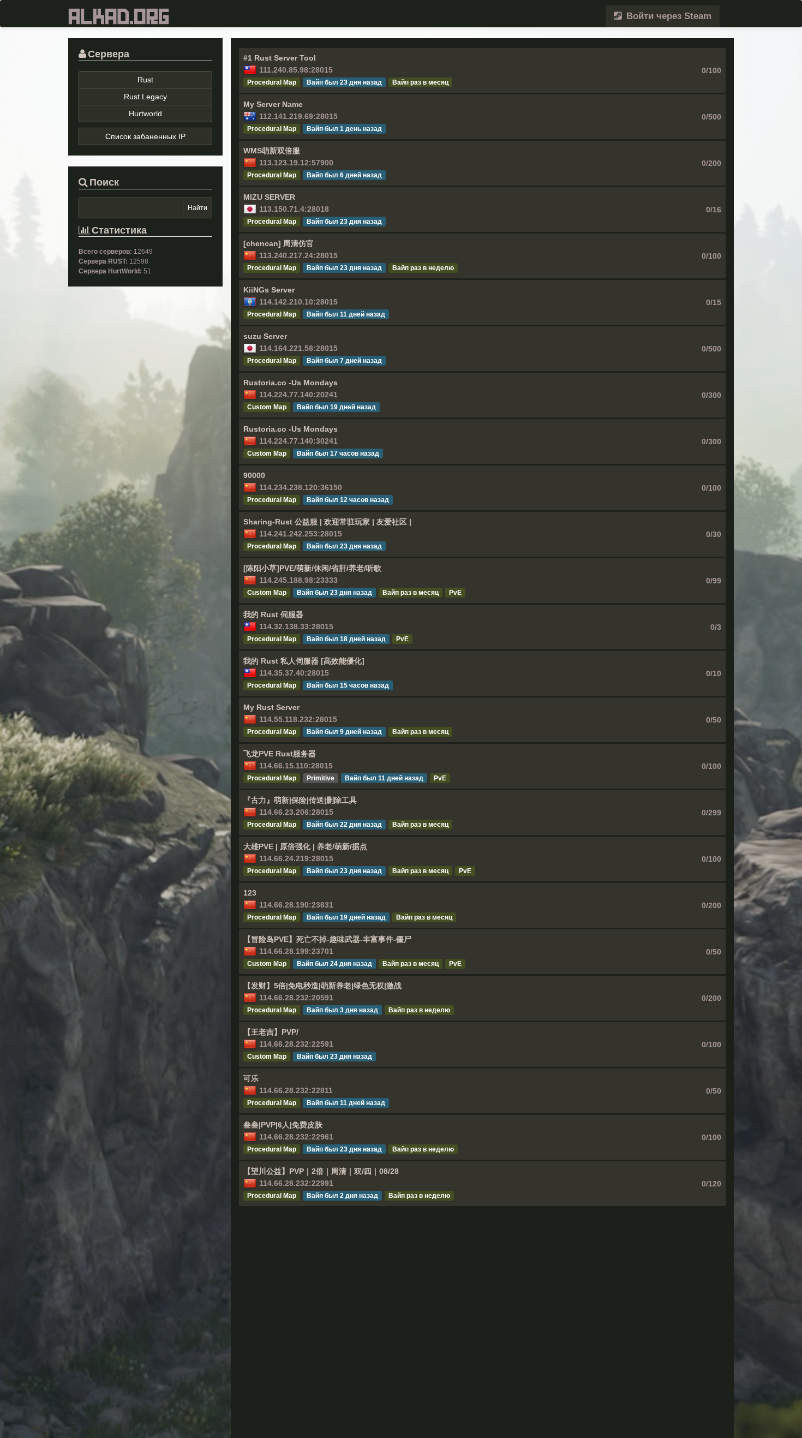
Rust (145, 79)
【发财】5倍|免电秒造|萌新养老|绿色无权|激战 (322, 985)
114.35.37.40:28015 (294, 673)
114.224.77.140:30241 (298, 441)
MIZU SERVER (269, 197)
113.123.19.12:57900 (296, 162)
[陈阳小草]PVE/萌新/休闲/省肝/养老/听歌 (312, 568)
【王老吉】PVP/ (270, 1032)
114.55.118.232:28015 (298, 719)
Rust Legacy (145, 96)
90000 (254, 475)
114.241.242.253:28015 (300, 533)
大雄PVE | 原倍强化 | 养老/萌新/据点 (305, 846)
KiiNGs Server (269, 289)
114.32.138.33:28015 (296, 626)
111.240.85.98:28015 (296, 69)
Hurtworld (145, 113)
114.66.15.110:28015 (296, 765)
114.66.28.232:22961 (296, 1136)
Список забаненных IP (145, 136)
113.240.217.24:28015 (298, 255)
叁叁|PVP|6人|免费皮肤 (282, 1124)
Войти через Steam (667, 16)
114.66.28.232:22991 (296, 1183)
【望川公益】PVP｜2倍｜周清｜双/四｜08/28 (321, 1171)
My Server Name (273, 104)
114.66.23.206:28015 (296, 812)
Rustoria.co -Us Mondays (290, 382)
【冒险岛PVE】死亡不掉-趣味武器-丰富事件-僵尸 (327, 939)
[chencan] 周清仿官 (278, 243)
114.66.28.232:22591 (296, 1044)
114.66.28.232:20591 (296, 997)
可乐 (251, 1078)
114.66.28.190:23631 (296, 904)
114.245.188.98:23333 (298, 580)
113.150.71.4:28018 (294, 209)
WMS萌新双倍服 (271, 150)
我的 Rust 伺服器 (273, 614)
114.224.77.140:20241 (298, 394)
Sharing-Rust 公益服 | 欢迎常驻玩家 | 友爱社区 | (327, 521)
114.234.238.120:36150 (300, 487)
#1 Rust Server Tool (279, 57)
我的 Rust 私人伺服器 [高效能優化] (303, 661)
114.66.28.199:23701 (296, 951)
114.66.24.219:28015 (296, 858)
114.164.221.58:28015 (298, 348)
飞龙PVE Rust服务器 (279, 753)
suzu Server (265, 336)
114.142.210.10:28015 (298, 301)
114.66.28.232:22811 (296, 1090)
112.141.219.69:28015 (298, 116)
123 (249, 892)
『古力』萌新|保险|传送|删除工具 (300, 800)
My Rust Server (271, 707)
